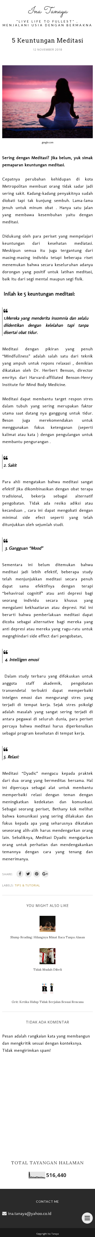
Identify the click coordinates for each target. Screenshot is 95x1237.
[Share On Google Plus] (45, 873)
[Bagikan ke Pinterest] (36, 873)
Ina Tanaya (47, 11)
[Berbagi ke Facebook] (19, 873)
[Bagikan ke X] (28, 873)
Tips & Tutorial (27, 885)
